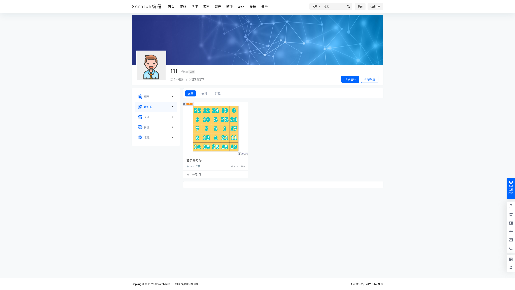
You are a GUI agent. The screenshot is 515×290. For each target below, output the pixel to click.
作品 (183, 6)
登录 (360, 6)
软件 (229, 6)
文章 (190, 93)
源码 (241, 6)
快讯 (204, 93)
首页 (171, 6)
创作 (194, 6)
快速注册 (375, 6)
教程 (218, 6)
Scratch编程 (162, 284)
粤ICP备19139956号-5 (188, 284)
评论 (218, 93)
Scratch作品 (193, 166)
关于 (264, 6)
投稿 (253, 6)
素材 (206, 6)
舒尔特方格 (194, 160)
